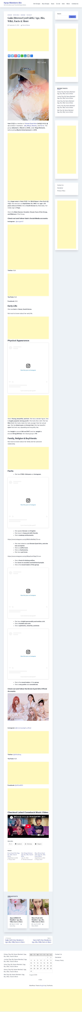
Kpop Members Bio (13, 3)
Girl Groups (36, 3)
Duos (52, 3)
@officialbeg (17, 754)
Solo (63, 3)
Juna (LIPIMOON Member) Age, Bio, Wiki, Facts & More (16, 920)
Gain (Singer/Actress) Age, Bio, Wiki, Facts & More (27, 854)
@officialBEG (19, 785)
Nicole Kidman (26, 25)
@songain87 (19, 221)
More (68, 3)
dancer (10, 15)
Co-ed (58, 3)
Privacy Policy (61, 191)
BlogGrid (42, 985)
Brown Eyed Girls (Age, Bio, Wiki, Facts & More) (14, 854)
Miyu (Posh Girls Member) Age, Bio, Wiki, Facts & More (38, 920)
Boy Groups (45, 3)
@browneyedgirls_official (23, 728)
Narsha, (34, 125)
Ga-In (42, 125)
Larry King (12, 926)
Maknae (23, 15)
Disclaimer (60, 188)
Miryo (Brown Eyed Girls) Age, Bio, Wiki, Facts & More (40, 854)
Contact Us (75, 3)
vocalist (29, 15)
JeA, (25, 125)
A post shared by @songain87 (28, 390)
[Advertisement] (28, 40)
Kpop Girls (16, 15)
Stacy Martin (35, 926)
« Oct (40, 979)
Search (59, 13)
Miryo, (29, 125)
